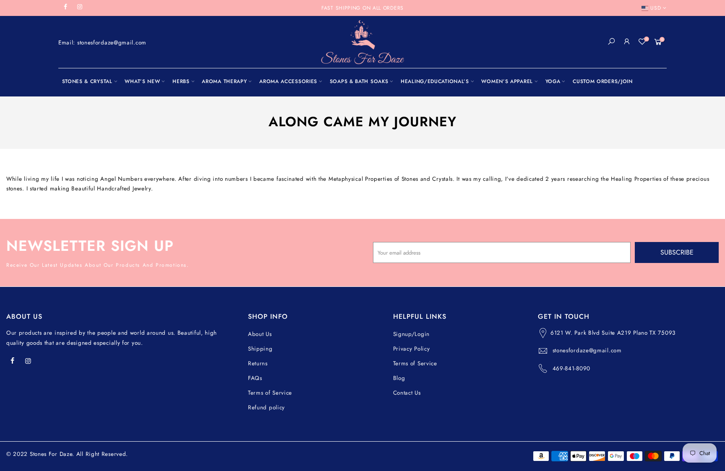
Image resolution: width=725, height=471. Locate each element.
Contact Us (407, 393)
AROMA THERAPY (224, 81)
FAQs (255, 378)
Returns (258, 363)
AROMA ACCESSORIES (288, 81)
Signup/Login (411, 334)
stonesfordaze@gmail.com (587, 350)
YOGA (553, 81)
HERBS (181, 81)
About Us (260, 334)
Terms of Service (270, 393)
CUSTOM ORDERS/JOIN (603, 81)
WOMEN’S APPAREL (507, 81)
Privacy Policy (411, 349)
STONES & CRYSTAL (87, 81)
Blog (399, 378)
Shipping (260, 349)
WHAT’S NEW (142, 81)
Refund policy (266, 407)
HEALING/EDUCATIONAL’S (435, 81)
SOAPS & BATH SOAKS (359, 81)
